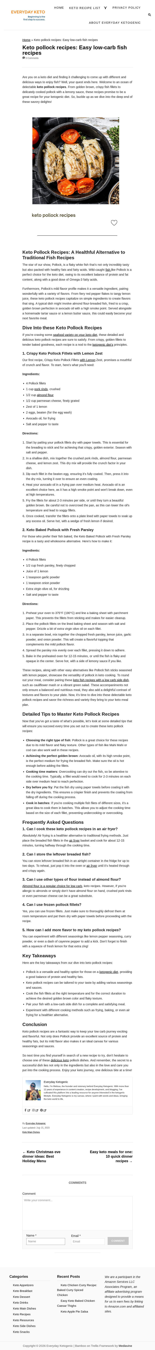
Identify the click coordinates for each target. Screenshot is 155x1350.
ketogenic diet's (102, 344)
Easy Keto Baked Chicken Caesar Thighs (76, 1303)
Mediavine (125, 1345)
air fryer (74, 840)
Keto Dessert (21, 1296)
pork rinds (41, 389)
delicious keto (60, 1060)
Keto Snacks (21, 1331)
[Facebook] (27, 1110)
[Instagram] (35, 1110)
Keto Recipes (22, 1314)
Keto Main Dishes (31, 1132)
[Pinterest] (43, 1110)
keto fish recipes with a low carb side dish (101, 680)
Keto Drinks (20, 1302)
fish (108, 269)
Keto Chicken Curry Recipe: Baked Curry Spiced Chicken (77, 1290)
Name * (31, 1235)
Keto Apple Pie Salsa (74, 1311)
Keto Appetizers (23, 1285)
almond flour (45, 395)
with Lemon (87, 360)
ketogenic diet (108, 972)
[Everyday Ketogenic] (25, 15)
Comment (29, 1193)
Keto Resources (23, 1320)
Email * (76, 1235)
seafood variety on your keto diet (75, 334)
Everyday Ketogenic (36, 1123)
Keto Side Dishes (24, 1326)
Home (26, 40)
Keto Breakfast (22, 1291)
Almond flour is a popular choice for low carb (52, 886)
